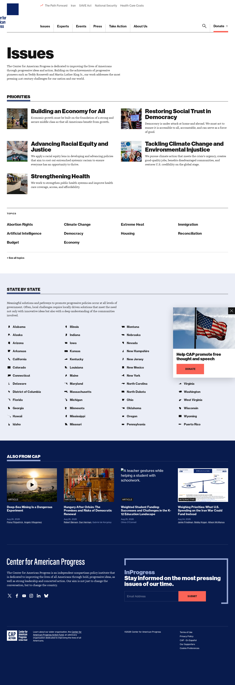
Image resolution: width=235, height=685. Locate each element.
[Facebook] (17, 595)
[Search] (204, 28)
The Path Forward (56, 5)
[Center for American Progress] (13, 16)
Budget (13, 242)
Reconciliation (190, 233)
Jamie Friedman (185, 522)
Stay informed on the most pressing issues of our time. (172, 578)
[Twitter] (9, 595)
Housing (128, 233)
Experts (63, 26)
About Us (140, 26)
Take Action (118, 26)
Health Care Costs (131, 5)
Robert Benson (71, 522)
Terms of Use (186, 632)
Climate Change (77, 224)
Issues (45, 26)
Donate (219, 26)
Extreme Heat (132, 224)
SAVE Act (85, 5)
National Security (106, 5)
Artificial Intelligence (24, 233)
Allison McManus (216, 522)
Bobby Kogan (200, 522)
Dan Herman (85, 522)
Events (81, 26)
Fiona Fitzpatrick (15, 522)
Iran (73, 5)
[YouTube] (24, 595)
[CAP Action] (18, 636)
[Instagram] (31, 595)
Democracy (73, 233)
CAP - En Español (188, 640)
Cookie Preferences (189, 648)
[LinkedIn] (38, 595)
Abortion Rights (20, 224)
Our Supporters (187, 644)
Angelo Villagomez (33, 522)
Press (97, 26)
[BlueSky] (46, 595)
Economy (71, 242)
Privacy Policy (186, 636)
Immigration (188, 224)
